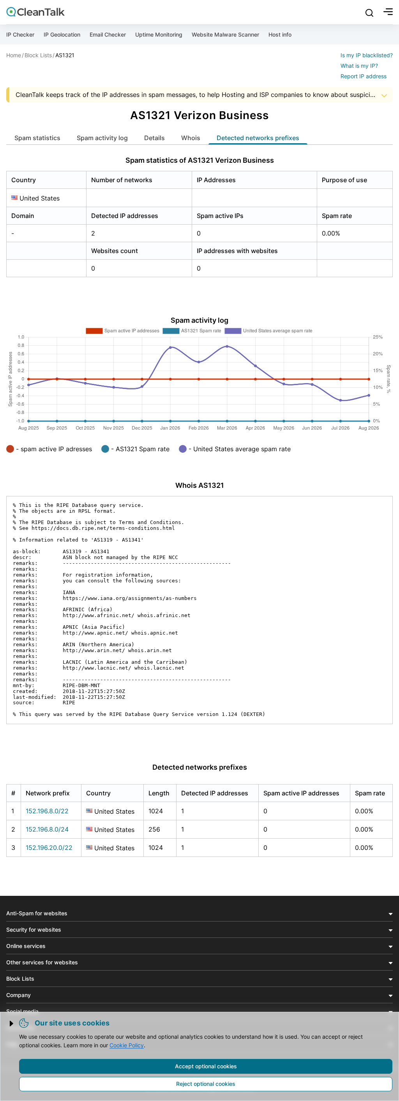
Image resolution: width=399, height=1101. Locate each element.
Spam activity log (102, 138)
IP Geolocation (62, 34)
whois (190, 138)
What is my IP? (359, 65)
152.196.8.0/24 (47, 829)
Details (154, 138)
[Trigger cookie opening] (12, 1023)
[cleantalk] (35, 11)
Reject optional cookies (205, 1083)
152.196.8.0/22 (47, 811)
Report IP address (364, 76)
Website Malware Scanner (225, 34)
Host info (279, 34)
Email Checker (108, 34)
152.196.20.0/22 (49, 847)
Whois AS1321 (199, 485)
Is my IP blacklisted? (367, 55)
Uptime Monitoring (158, 34)
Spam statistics (37, 138)
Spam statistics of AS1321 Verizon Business (199, 160)
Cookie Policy (126, 1045)
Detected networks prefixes (258, 138)
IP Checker (20, 34)
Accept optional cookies (206, 1066)
